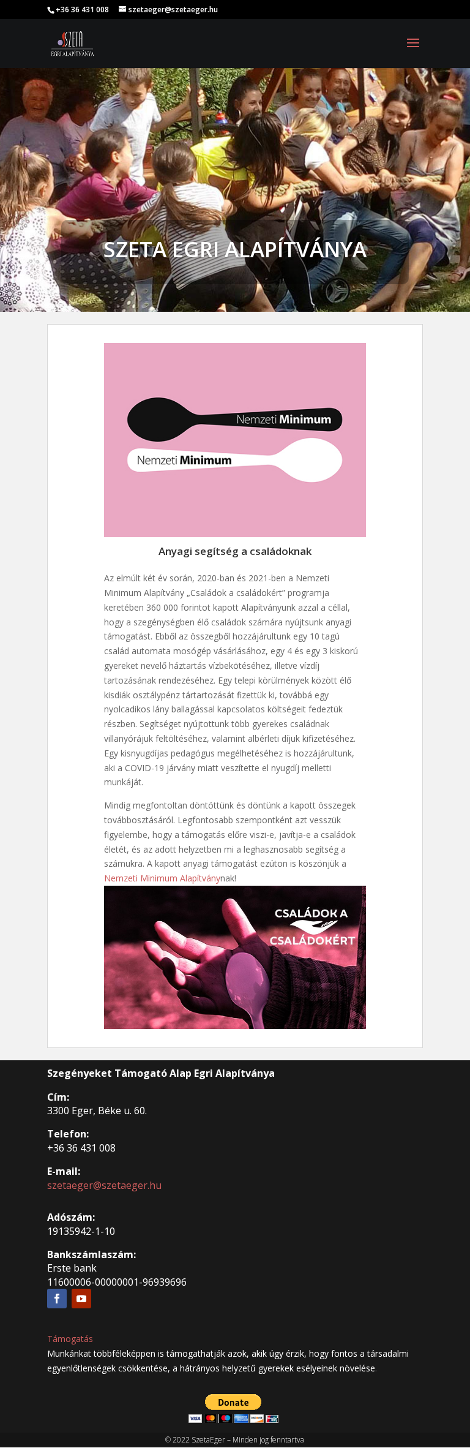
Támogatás (70, 1338)
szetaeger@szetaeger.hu (104, 1185)
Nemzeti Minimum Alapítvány (162, 878)
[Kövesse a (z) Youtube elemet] (81, 1298)
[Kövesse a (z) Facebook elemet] (57, 1298)
